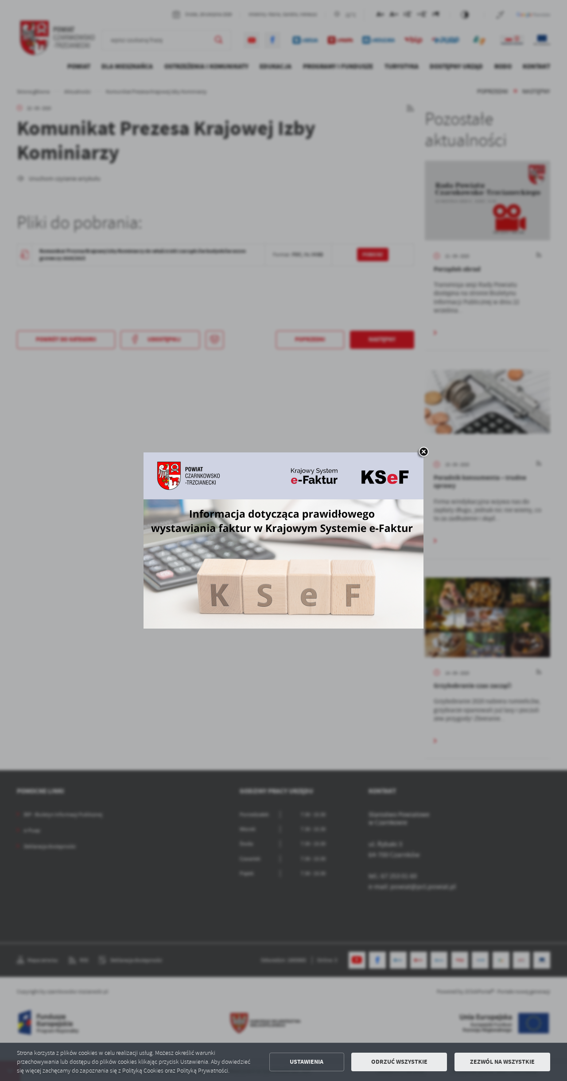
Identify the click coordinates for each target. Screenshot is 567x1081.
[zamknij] (423, 452)
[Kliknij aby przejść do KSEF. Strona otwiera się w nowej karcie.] (283, 540)
